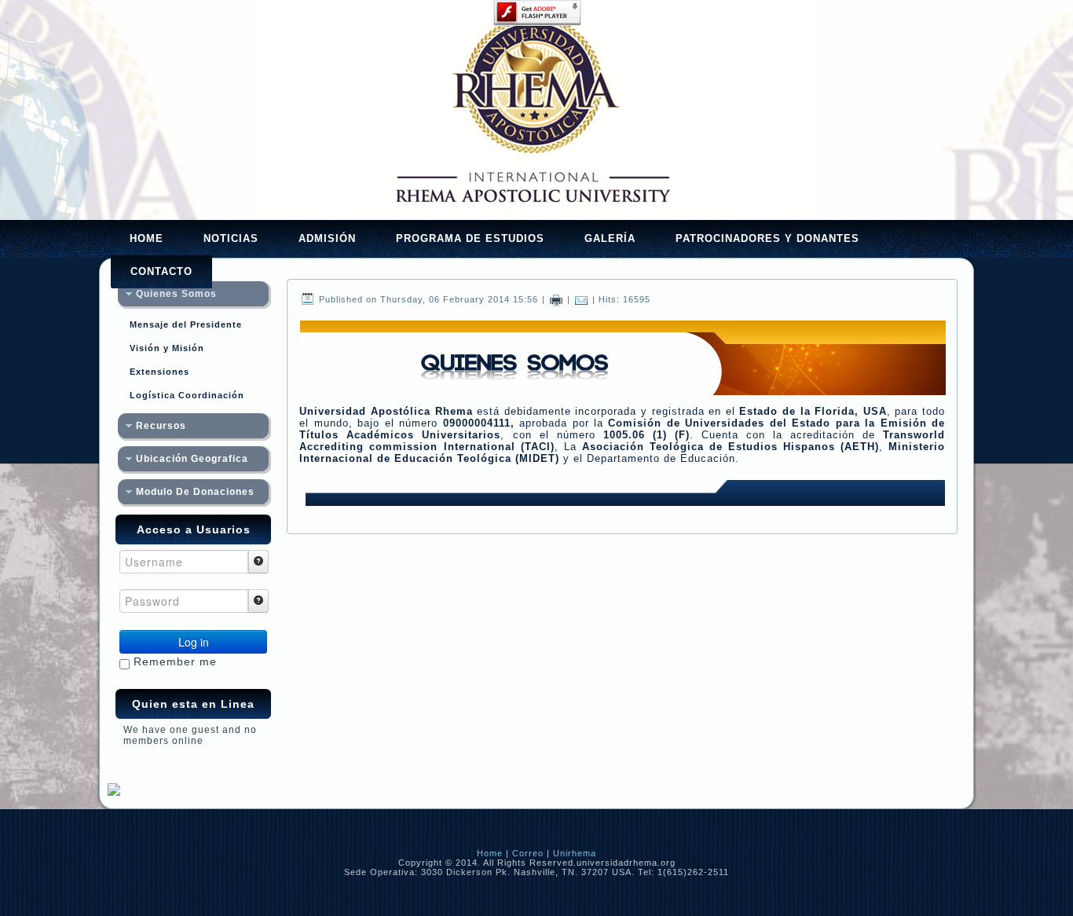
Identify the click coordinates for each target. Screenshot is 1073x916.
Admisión (327, 238)
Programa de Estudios (470, 238)
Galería (609, 238)
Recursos (161, 425)
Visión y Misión (167, 348)
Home (146, 238)
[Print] (556, 299)
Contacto (161, 271)
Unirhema (574, 853)
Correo (528, 853)
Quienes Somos (176, 293)
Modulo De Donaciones (195, 491)
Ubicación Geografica (192, 458)
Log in (193, 642)
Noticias (230, 238)
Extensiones (159, 371)
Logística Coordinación (187, 395)
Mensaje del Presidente (186, 324)
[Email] (581, 299)
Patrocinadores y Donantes (767, 238)
